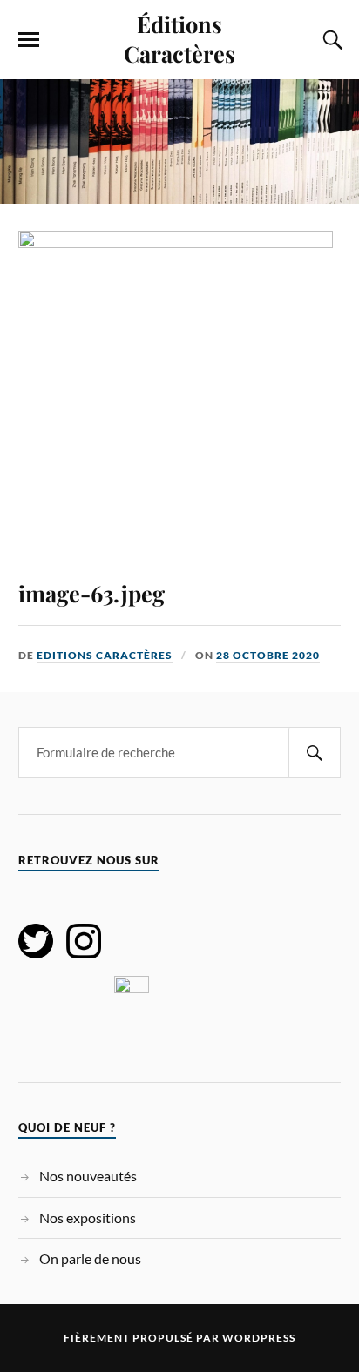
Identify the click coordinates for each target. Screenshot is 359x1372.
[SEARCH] (314, 752)
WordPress (258, 1337)
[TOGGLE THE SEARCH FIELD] (330, 40)
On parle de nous (90, 1258)
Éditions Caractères (179, 38)
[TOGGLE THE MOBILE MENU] (28, 40)
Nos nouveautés (88, 1175)
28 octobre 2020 (268, 655)
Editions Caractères (105, 655)
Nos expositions (87, 1217)
